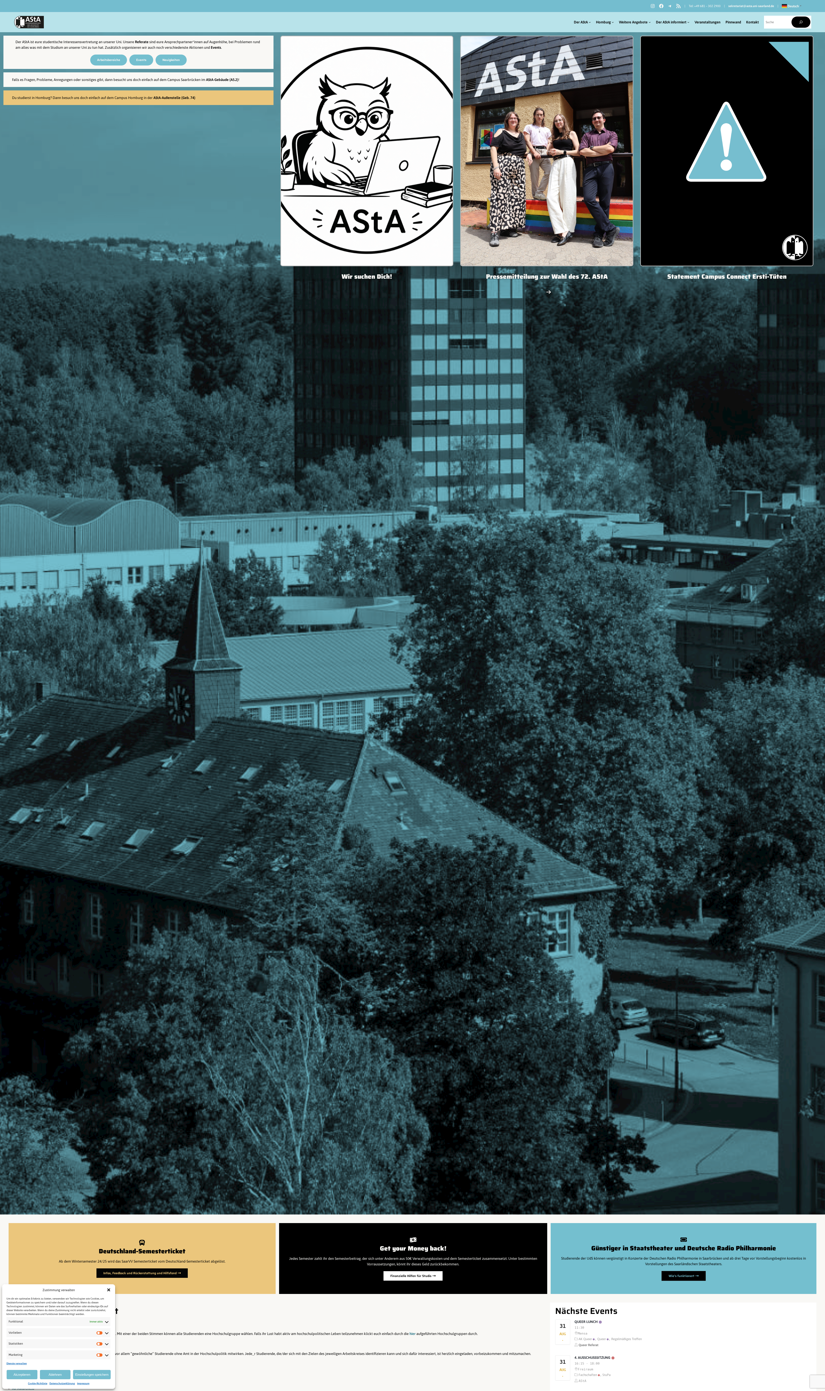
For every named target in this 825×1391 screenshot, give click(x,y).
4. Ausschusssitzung (592, 1357)
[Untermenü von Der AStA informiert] (688, 22)
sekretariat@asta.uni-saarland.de (751, 6)
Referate (142, 42)
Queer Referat (588, 1345)
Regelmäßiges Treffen (626, 1339)
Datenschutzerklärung (62, 1383)
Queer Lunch (586, 1322)
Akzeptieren (22, 1374)
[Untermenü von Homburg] (613, 22)
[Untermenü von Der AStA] (590, 22)
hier (412, 1334)
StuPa (606, 1375)
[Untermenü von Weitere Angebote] (650, 22)
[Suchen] (800, 22)
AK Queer (585, 1339)
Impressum (83, 1383)
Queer (601, 1339)
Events (216, 47)
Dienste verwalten (16, 1363)
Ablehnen (55, 1374)
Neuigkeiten (171, 60)
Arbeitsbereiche (108, 60)
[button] (109, 1290)
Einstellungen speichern (91, 1374)
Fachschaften (588, 1375)
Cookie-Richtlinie (37, 1383)
